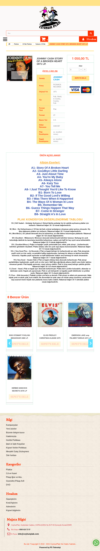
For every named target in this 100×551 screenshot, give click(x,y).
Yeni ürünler (11, 429)
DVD (8, 485)
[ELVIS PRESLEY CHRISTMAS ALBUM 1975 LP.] (50, 315)
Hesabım (12, 494)
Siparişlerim (11, 499)
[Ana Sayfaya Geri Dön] (9, 44)
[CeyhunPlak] (50, 18)
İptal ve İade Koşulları (15, 444)
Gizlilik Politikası (13, 440)
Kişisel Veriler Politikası (16, 448)
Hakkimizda (11, 436)
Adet (80, 66)
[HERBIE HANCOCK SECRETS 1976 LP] (19, 367)
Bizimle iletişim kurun (15, 433)
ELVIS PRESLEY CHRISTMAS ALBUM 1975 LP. (49, 336)
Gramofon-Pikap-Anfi (15, 481)
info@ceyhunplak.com (28, 534)
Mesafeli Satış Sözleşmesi (17, 451)
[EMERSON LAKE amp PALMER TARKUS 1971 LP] (80, 315)
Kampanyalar (12, 425)
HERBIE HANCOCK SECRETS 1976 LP (19, 389)
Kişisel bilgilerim (13, 510)
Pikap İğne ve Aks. (14, 477)
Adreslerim (10, 507)
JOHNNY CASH (57, 78)
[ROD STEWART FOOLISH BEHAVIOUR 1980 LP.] (19, 315)
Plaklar (9, 470)
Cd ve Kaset (11, 473)
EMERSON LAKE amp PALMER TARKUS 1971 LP (80, 336)
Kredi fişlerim (11, 503)
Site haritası (11, 455)
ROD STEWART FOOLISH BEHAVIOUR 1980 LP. (19, 336)
